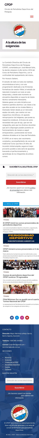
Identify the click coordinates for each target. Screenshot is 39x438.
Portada (6, 220)
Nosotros (8, 357)
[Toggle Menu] (31, 17)
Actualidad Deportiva (12, 365)
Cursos (7, 367)
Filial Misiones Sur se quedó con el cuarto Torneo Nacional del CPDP (21, 300)
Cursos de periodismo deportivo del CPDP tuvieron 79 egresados (18, 276)
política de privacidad (13, 395)
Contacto (8, 369)
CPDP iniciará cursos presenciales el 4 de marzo (21, 250)
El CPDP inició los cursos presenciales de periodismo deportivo (21, 224)
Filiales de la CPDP (11, 362)
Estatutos (8, 360)
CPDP (13, 434)
